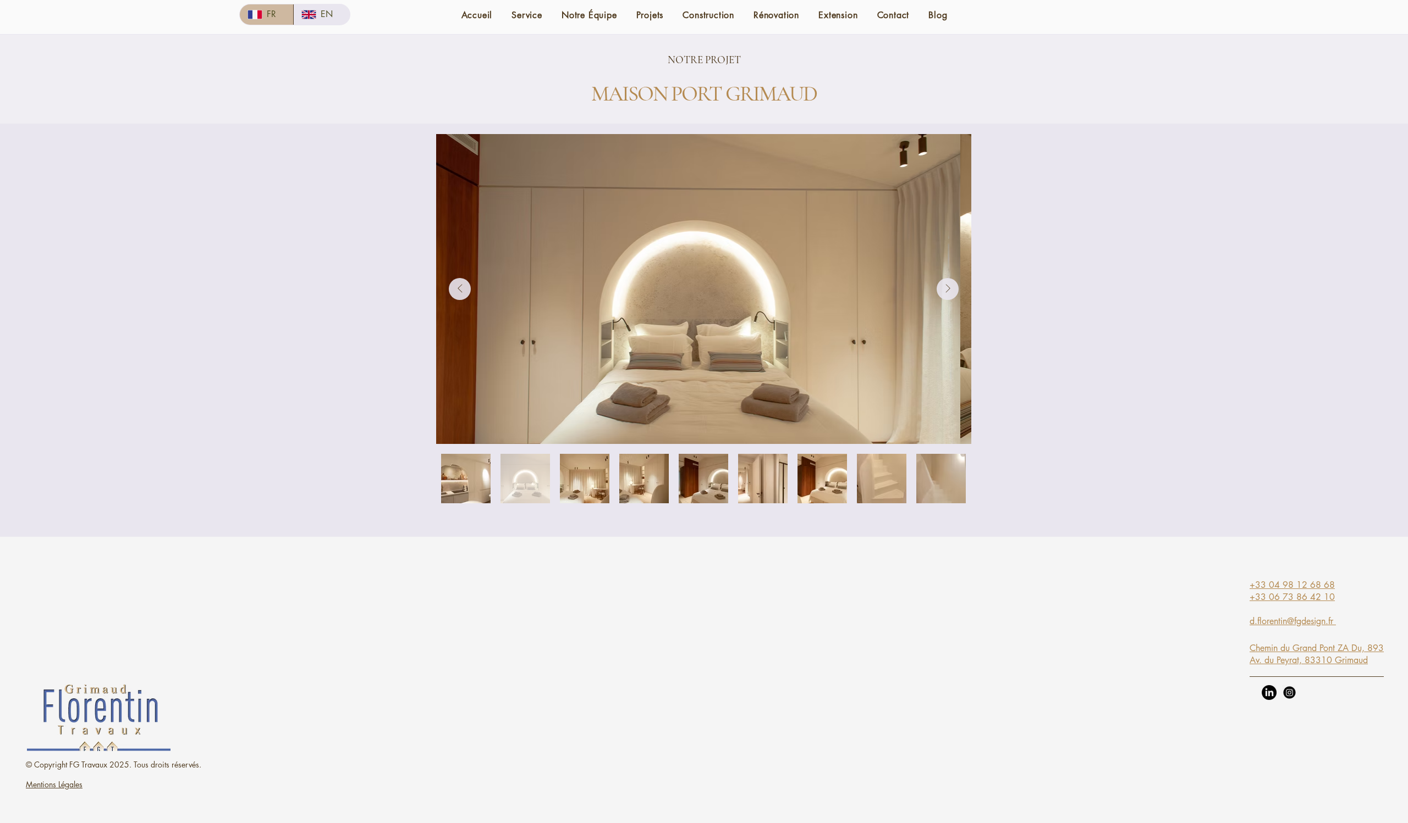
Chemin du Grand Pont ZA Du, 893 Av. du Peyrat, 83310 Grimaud (1317, 654)
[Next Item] (948, 289)
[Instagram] (1289, 692)
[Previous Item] (460, 289)
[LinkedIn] (1269, 692)
